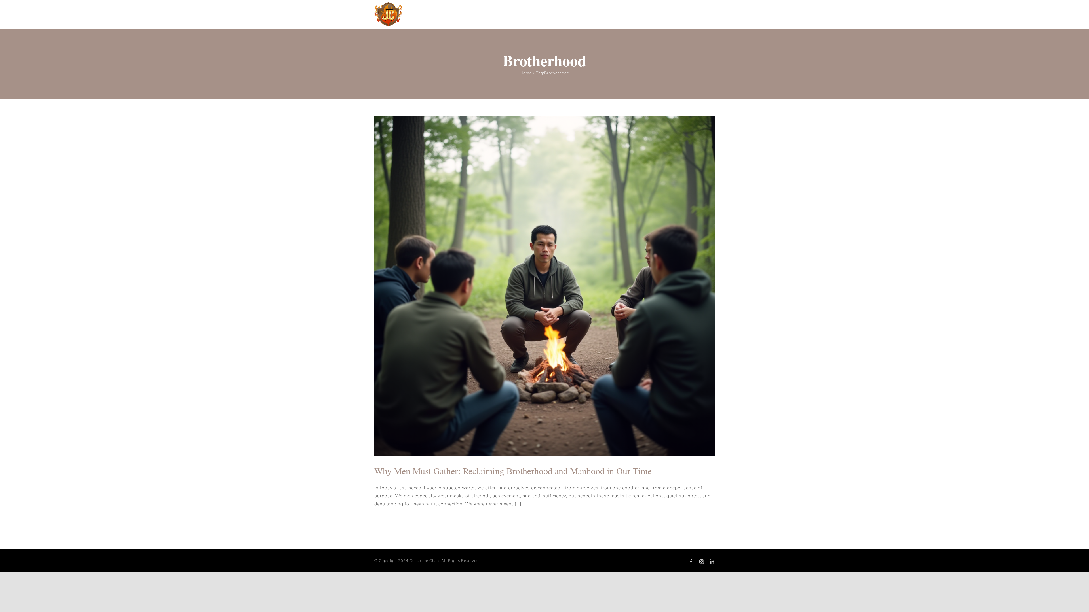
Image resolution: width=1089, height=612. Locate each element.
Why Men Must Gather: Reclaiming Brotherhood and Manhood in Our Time (513, 471)
